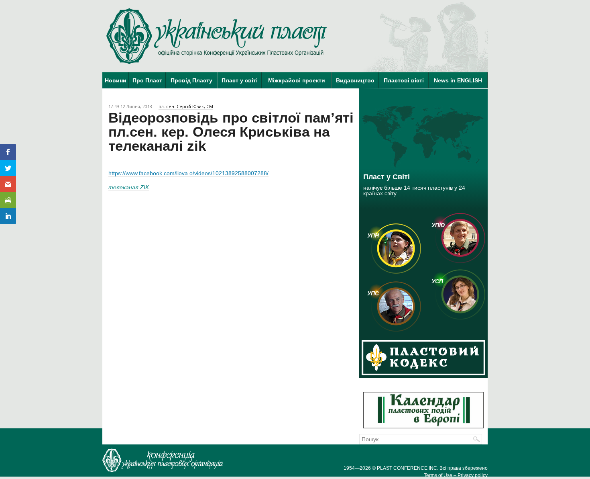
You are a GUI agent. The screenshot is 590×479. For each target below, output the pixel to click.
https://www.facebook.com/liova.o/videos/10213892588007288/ (188, 173)
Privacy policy (473, 475)
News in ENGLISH (458, 80)
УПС (373, 293)
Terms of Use (438, 475)
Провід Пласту (191, 80)
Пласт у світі (240, 80)
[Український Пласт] (216, 36)
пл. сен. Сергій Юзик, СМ (186, 106)
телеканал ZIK (128, 187)
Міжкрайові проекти (296, 80)
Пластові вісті (404, 80)
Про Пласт (147, 80)
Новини (115, 80)
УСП (437, 281)
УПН (373, 235)
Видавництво (355, 80)
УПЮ (438, 225)
